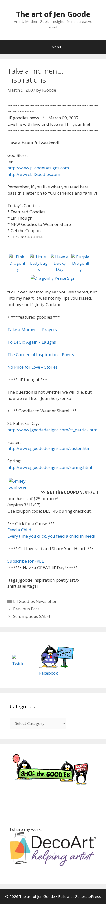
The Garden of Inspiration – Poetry (40, 354)
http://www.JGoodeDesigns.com (38, 168)
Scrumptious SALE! (31, 616)
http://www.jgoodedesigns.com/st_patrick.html (53, 429)
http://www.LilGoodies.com (33, 174)
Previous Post (26, 609)
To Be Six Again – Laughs (31, 342)
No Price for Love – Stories (32, 367)
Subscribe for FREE (25, 561)
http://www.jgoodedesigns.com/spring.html (49, 467)
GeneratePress (88, 896)
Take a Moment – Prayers (32, 329)
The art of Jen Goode (53, 14)
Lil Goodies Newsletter (35, 601)
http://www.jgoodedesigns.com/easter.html (49, 448)
